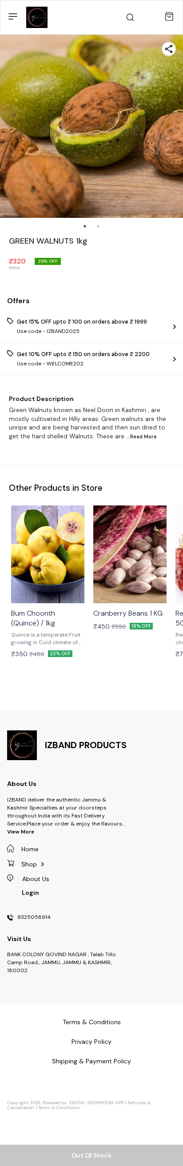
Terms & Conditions (59, 1107)
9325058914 (34, 917)
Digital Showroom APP (96, 1103)
